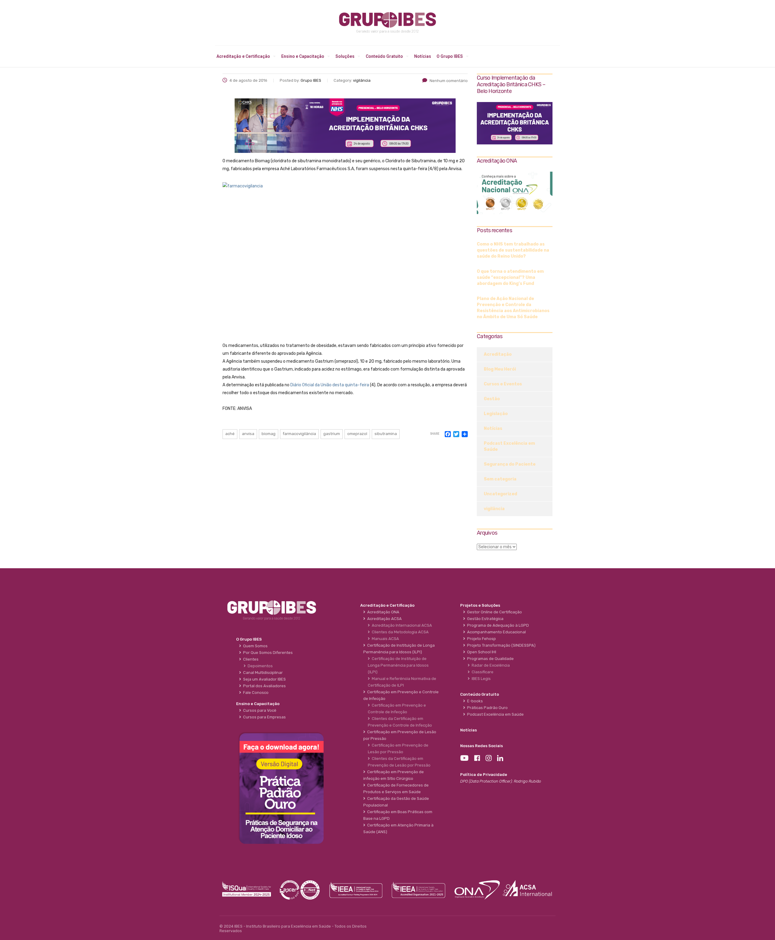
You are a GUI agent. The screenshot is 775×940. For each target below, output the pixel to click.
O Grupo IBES (450, 56)
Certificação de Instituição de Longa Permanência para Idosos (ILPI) (398, 665)
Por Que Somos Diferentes (267, 652)
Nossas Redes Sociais (481, 746)
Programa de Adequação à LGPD (497, 625)
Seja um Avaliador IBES (263, 679)
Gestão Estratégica (484, 618)
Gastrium (331, 433)
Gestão (492, 398)
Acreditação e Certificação (243, 56)
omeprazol (357, 433)
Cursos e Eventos (503, 384)
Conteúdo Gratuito (384, 56)
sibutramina (385, 433)
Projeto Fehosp (480, 638)
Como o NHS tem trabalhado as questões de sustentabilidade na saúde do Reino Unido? (513, 250)
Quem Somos (254, 646)
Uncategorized (500, 493)
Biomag (268, 433)
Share (434, 434)
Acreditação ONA (382, 612)
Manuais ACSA (384, 638)
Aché (230, 433)
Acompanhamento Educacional (495, 632)
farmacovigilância (299, 433)
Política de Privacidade (483, 774)
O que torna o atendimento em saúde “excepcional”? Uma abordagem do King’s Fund (510, 277)
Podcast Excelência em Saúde (509, 446)
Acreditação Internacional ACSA (401, 625)
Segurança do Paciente (510, 464)
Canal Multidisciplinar (262, 672)
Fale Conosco (255, 692)
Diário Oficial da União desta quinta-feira (329, 385)
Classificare (481, 672)
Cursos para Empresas (263, 717)
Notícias (422, 56)
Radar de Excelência (490, 665)
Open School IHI (480, 652)
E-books (474, 701)
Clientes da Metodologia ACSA (399, 632)
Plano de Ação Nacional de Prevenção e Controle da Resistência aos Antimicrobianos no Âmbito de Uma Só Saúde (513, 307)
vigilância (494, 508)
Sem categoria (500, 479)
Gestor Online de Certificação (493, 612)
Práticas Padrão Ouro (486, 707)
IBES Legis (480, 678)
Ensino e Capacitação (302, 56)
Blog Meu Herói (500, 369)
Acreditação (498, 354)
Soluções (345, 56)
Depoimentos (259, 666)
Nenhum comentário (449, 80)
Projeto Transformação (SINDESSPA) (500, 645)
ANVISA (248, 433)
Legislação (496, 413)
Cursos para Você (258, 710)
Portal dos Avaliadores (263, 686)
